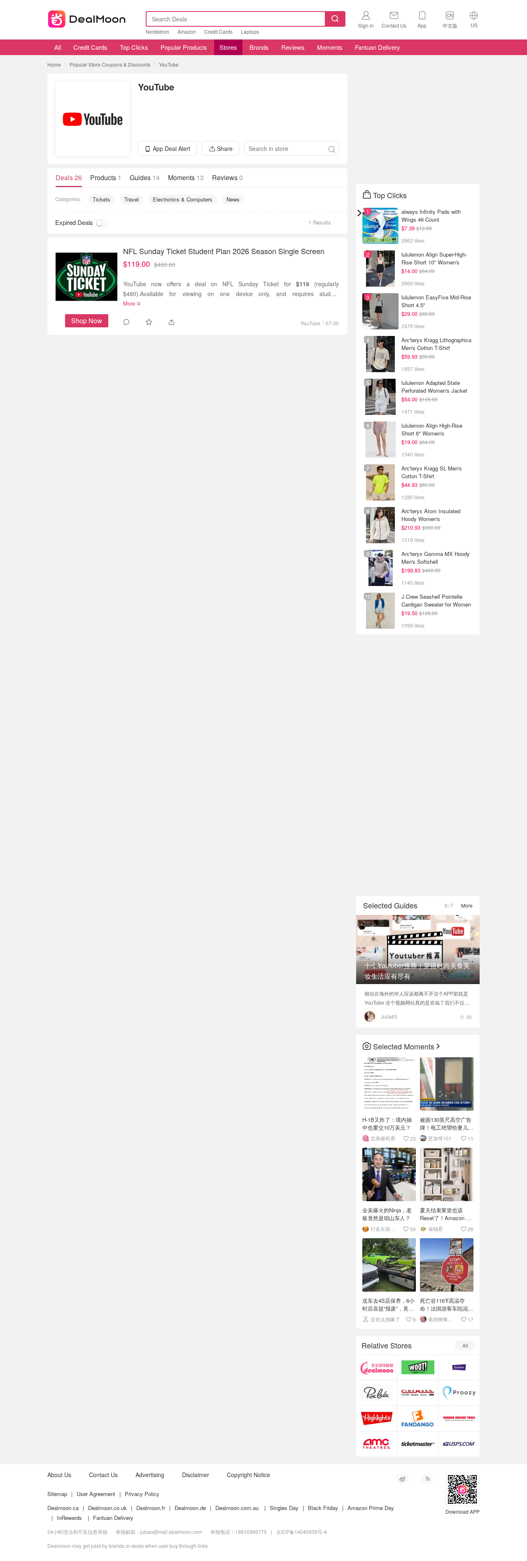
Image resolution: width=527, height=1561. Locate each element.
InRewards (69, 1518)
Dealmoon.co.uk (107, 1508)
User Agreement (96, 1494)
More (467, 905)
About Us (59, 1475)
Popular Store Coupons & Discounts (110, 64)
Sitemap (57, 1494)
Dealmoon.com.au (237, 1508)
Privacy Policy (142, 1494)
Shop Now (86, 320)
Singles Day (284, 1508)
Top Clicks (134, 47)
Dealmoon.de (190, 1508)
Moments (330, 47)
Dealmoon (87, 17)
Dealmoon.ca (63, 1508)
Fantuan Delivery (377, 47)
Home (54, 64)
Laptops (250, 31)
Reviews (293, 47)
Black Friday (323, 1508)
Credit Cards (218, 31)
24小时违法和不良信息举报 (77, 1531)
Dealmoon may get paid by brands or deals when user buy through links (127, 1545)
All (57, 47)
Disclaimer (195, 1475)
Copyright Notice (248, 1475)
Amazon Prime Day (370, 1508)
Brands (259, 47)
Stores (228, 47)
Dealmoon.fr (150, 1508)
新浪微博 (402, 1479)
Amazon (186, 31)
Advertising (149, 1475)
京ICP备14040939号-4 (301, 1531)
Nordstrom (157, 31)
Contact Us (103, 1475)
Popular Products (184, 47)
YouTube (169, 64)
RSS (427, 1479)
